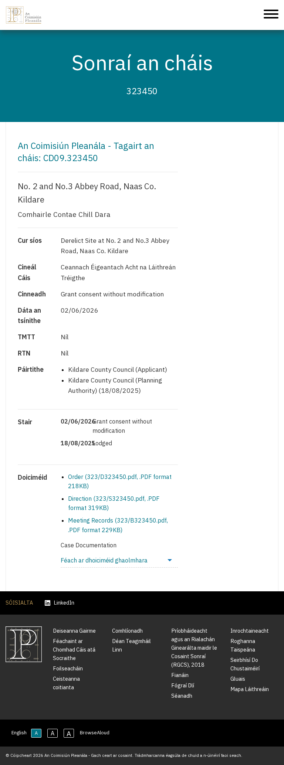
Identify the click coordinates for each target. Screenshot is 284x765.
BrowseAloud (94, 733)
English (19, 733)
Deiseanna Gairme (74, 630)
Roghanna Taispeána (242, 645)
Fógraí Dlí (182, 685)
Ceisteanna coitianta (66, 683)
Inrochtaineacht (249, 630)
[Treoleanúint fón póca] (271, 15)
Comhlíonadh (127, 630)
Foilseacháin (68, 668)
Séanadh (181, 695)
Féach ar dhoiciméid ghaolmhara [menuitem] (104, 560)
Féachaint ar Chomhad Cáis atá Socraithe (74, 650)
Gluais (237, 678)
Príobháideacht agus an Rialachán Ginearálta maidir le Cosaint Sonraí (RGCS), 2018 (194, 647)
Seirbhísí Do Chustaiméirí (245, 664)
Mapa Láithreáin (249, 689)
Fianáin (180, 675)
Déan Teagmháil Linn (131, 645)
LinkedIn (64, 603)
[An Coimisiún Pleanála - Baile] (24, 15)
